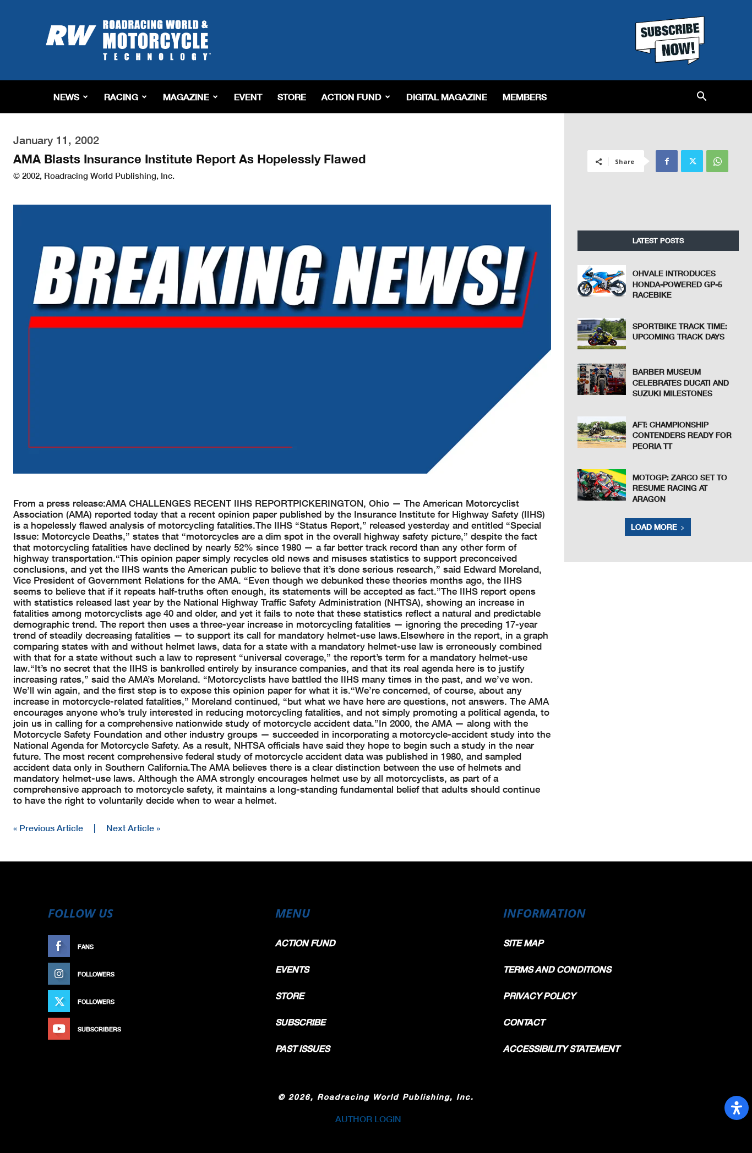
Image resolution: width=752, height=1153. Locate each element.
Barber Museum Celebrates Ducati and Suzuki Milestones (681, 382)
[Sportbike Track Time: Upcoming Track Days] (601, 333)
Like (242, 946)
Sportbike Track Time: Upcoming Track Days (680, 331)
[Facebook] (667, 161)
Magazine (186, 96)
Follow (236, 974)
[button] (701, 97)
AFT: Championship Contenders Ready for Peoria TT (682, 435)
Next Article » (133, 827)
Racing (121, 96)
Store (291, 96)
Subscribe (231, 1029)
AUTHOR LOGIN (368, 1118)
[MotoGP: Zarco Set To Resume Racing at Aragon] (601, 485)
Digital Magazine (446, 96)
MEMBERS (525, 96)
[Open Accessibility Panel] (736, 1108)
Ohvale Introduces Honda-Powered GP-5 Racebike (677, 283)
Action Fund (351, 96)
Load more (654, 526)
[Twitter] (692, 161)
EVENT (248, 96)
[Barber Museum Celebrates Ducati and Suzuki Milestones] (601, 379)
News (66, 96)
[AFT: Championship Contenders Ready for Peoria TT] (601, 432)
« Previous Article (48, 827)
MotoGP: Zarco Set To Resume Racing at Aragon (680, 488)
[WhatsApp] (717, 161)
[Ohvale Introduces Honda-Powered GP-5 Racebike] (601, 281)
